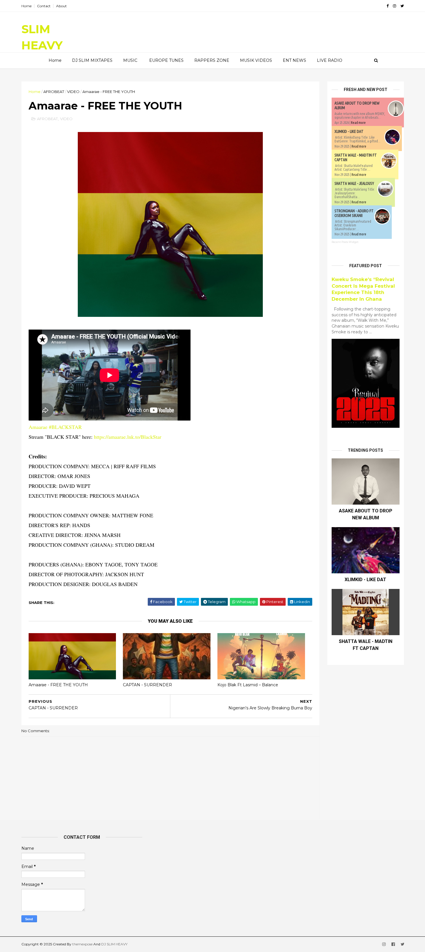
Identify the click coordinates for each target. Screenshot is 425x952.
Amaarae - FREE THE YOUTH (58, 684)
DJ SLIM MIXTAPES (92, 60)
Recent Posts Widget (345, 241)
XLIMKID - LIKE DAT (349, 131)
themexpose (82, 944)
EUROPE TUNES (166, 60)
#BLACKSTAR (65, 426)
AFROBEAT (53, 91)
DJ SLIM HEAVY (114, 944)
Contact (44, 6)
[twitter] (402, 6)
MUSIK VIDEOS (256, 60)
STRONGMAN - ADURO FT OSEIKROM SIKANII (354, 213)
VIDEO (73, 91)
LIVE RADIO (329, 60)
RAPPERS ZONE (211, 60)
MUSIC (130, 60)
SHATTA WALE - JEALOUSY (354, 183)
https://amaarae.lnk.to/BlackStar (127, 436)
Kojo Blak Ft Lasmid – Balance (247, 684)
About (61, 6)
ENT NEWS (294, 60)
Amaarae (38, 426)
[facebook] (388, 6)
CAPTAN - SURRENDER (147, 684)
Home (26, 6)
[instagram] (394, 6)
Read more (358, 122)
